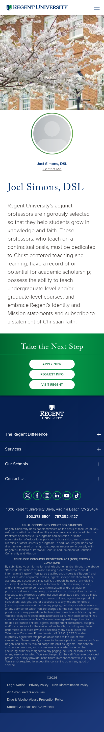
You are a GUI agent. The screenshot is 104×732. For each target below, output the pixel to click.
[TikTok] (76, 495)
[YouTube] (66, 495)
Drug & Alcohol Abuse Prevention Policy (35, 700)
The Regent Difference (26, 434)
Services (13, 449)
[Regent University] (36, 7)
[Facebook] (37, 495)
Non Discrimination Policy (70, 685)
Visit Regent (52, 385)
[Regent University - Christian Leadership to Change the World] (52, 412)
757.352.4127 (66, 516)
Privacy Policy (38, 685)
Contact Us (15, 479)
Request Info (52, 374)
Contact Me (52, 169)
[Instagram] (47, 495)
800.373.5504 (38, 516)
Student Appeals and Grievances (30, 707)
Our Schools (16, 464)
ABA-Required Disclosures (26, 692)
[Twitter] (27, 495)
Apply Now (52, 364)
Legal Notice (16, 685)
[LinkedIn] (57, 495)
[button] (52, 434)
